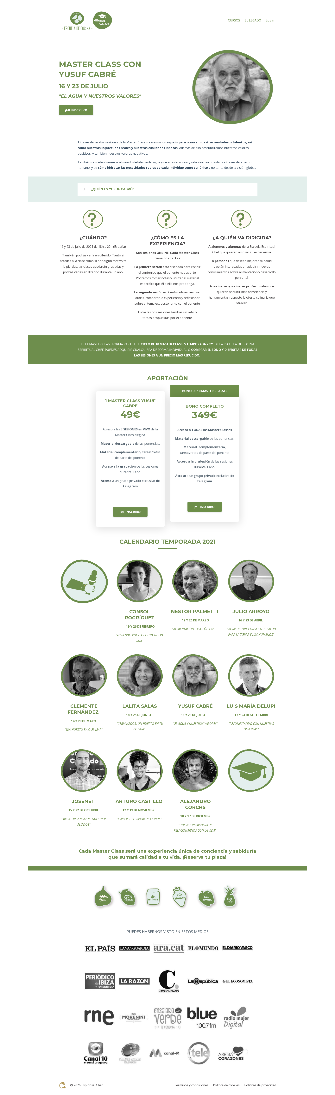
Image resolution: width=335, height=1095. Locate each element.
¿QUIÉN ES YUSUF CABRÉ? (112, 189)
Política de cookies (226, 1085)
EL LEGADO (253, 20)
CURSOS (234, 20)
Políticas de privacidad (260, 1085)
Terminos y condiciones (191, 1085)
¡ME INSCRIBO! (76, 110)
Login (270, 20)
